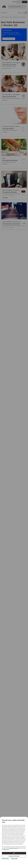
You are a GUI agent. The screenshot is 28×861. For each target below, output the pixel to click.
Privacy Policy (6, 849)
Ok (14, 853)
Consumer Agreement (13, 848)
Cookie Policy (14, 858)
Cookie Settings (14, 856)
